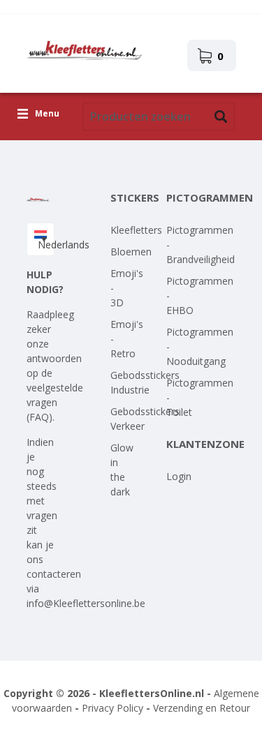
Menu (47, 114)
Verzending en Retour (201, 707)
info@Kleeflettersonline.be (86, 603)
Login (178, 476)
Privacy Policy (112, 707)
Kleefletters (136, 230)
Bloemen (131, 251)
